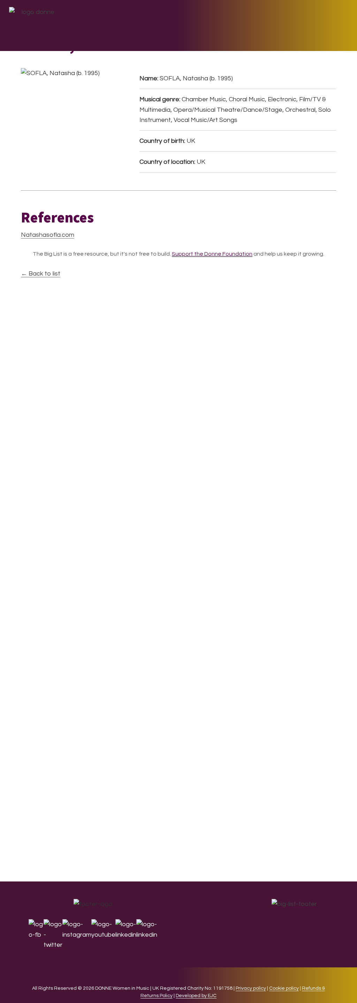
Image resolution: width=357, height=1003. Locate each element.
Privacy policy (251, 988)
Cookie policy (284, 988)
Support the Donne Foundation (212, 254)
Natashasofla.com (47, 235)
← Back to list (40, 273)
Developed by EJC (196, 995)
